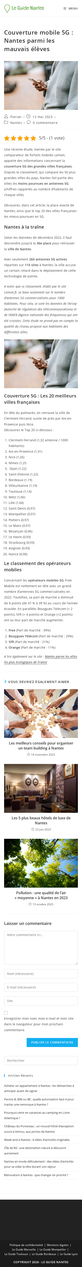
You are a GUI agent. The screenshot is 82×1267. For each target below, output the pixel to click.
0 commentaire (45, 123)
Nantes (16, 123)
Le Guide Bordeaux (44, 1254)
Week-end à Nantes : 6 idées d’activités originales (37, 1140)
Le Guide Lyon (69, 1254)
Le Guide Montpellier (53, 1249)
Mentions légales (58, 1245)
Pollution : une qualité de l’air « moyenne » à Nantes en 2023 (41, 895)
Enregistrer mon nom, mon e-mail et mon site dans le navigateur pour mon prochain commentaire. (39, 1024)
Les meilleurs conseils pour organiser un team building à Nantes (41, 746)
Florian (16, 117)
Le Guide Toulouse (16, 1254)
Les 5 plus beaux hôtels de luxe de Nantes (41, 820)
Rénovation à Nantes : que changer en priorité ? (36, 1175)
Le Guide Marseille (24, 1249)
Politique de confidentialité (26, 1245)
